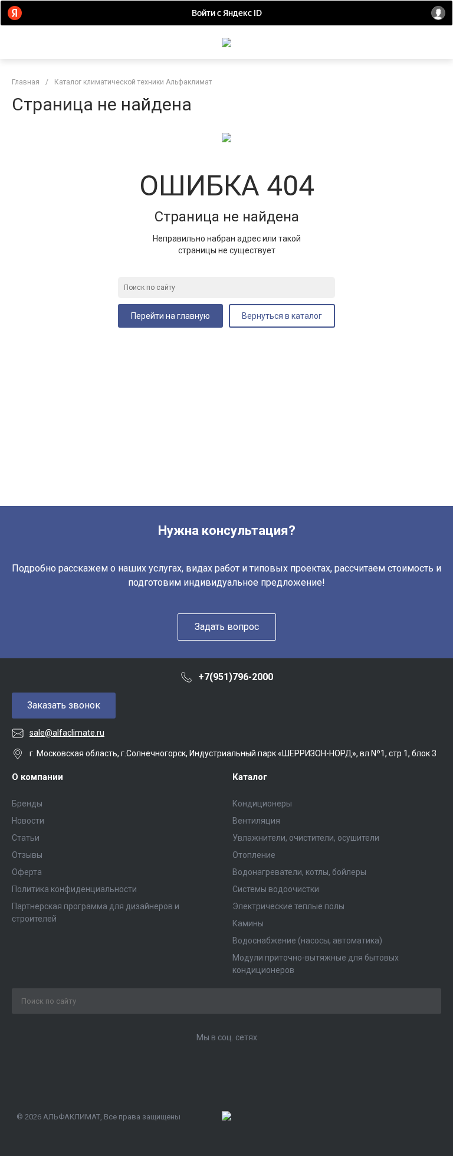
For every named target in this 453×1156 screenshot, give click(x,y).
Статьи (26, 837)
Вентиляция (256, 820)
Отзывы (27, 855)
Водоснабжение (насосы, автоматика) (307, 940)
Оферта (27, 872)
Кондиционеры (262, 803)
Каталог (249, 777)
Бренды (27, 803)
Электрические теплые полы (288, 906)
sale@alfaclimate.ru (66, 732)
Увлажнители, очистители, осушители (305, 837)
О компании (37, 777)
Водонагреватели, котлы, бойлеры (299, 872)
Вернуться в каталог (282, 316)
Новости (28, 820)
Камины (248, 923)
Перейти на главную (170, 316)
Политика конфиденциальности (74, 889)
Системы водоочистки (275, 889)
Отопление (253, 855)
